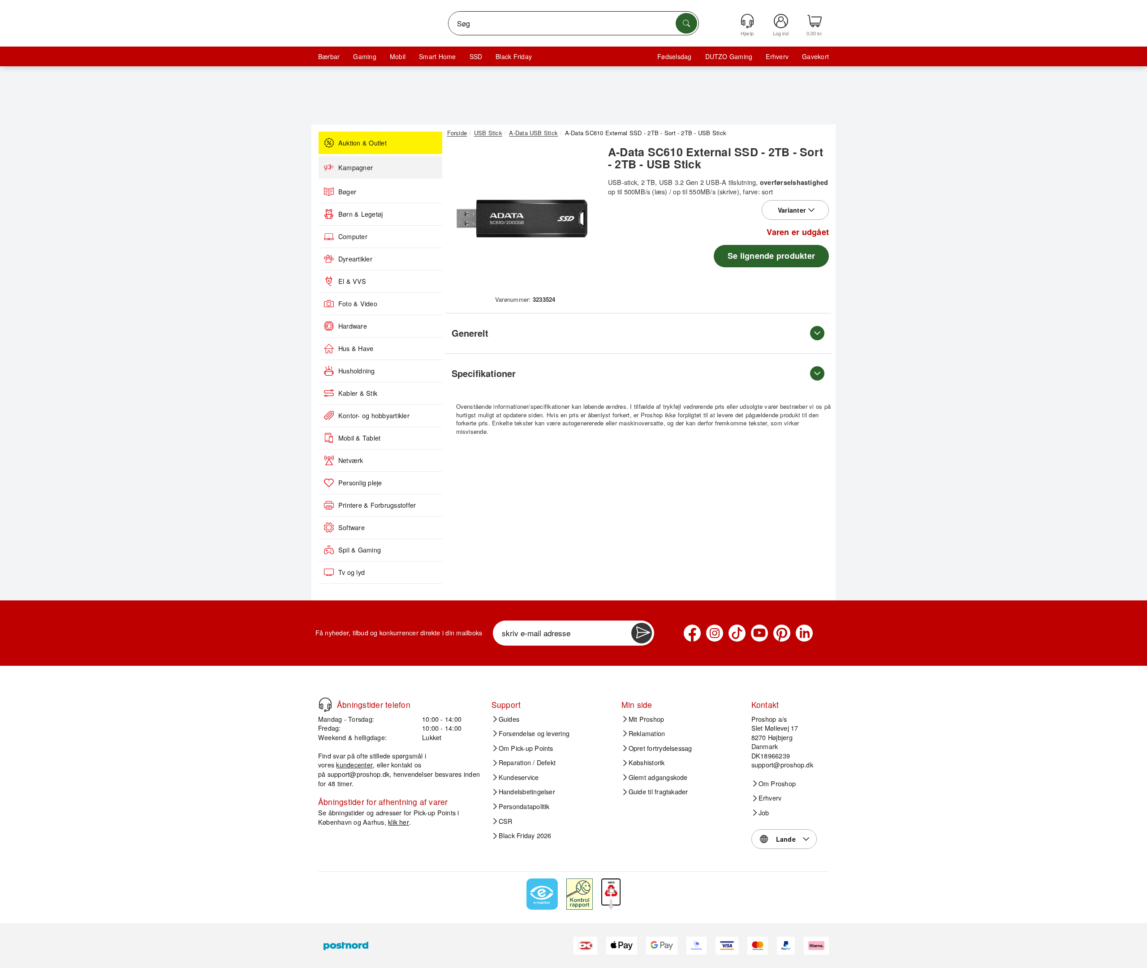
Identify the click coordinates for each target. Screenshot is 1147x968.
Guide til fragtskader (658, 791)
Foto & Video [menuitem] (357, 303)
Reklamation (647, 733)
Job (764, 812)
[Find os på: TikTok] (737, 633)
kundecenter (354, 764)
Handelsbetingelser (527, 791)
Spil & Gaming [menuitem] (359, 549)
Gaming (364, 56)
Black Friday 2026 (525, 835)
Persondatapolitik (524, 806)
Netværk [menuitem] (350, 460)
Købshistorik (647, 762)
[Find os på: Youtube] (759, 633)
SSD (476, 56)
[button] (522, 218)
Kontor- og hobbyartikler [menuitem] (374, 415)
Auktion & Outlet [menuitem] (362, 142)
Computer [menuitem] (352, 236)
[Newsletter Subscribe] (641, 633)
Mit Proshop (646, 719)
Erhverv (777, 56)
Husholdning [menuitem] (356, 370)
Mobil (397, 56)
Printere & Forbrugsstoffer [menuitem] (377, 505)
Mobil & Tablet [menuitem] (359, 437)
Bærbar (329, 56)
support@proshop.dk (358, 774)
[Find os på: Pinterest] (782, 633)
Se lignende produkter (771, 255)
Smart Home (437, 56)
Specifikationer (484, 373)
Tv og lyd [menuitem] (351, 572)
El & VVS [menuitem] (352, 281)
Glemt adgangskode (658, 777)
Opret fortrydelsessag (660, 748)
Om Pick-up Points (526, 748)
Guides (509, 719)
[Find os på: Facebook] (692, 633)
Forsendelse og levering (534, 733)
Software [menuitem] (351, 527)
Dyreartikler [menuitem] (355, 258)
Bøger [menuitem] (347, 191)
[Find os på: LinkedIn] (804, 633)
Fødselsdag (674, 56)
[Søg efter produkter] (686, 23)
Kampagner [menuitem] (355, 167)
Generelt (470, 332)
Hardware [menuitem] (352, 325)
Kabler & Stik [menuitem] (357, 393)
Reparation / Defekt (527, 762)
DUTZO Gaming (729, 56)
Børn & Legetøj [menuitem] (360, 214)
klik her (398, 822)
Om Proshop (777, 783)
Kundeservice (519, 777)
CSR (506, 821)
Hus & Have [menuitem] (355, 348)
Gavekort (815, 56)
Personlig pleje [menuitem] (360, 482)
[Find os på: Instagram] (714, 633)
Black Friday (514, 56)
